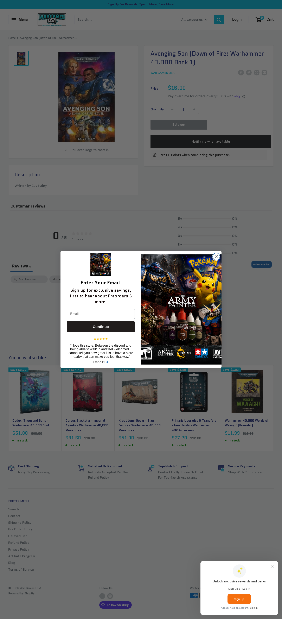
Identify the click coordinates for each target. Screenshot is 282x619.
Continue (101, 327)
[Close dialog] (216, 256)
